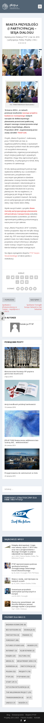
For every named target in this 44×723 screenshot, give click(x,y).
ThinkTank (22, 133)
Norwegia (11, 666)
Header (32, 645)
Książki (10, 656)
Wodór (23, 703)
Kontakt (37, 717)
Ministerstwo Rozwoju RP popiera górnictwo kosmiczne (19, 372)
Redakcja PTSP (21, 37)
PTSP (29, 573)
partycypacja (13, 40)
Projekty (28, 40)
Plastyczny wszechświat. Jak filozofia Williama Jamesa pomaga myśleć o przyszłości (24, 604)
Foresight (24, 573)
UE (29, 697)
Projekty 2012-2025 (11, 717)
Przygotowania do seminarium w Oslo (21, 473)
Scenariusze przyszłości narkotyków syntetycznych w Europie (24, 591)
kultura (24, 656)
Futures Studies (25, 556)
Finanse (27, 635)
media (10, 661)
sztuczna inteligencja (17, 687)
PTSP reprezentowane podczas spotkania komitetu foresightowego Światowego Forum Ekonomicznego (24, 567)
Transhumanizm (14, 697)
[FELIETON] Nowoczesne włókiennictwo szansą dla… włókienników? (21, 441)
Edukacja (24, 609)
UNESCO (10, 703)
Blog (8, 715)
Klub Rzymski (27, 650)
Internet (11, 650)
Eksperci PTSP (30, 715)
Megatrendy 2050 (26, 661)
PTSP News (35, 573)
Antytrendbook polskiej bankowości (20, 404)
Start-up (11, 682)
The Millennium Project (18, 692)
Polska (21, 40)
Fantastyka (12, 635)
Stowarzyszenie (18, 715)
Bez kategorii (13, 630)
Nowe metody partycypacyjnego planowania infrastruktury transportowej (21, 211)
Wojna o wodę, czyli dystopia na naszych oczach (25, 580)
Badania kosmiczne (16, 624)
